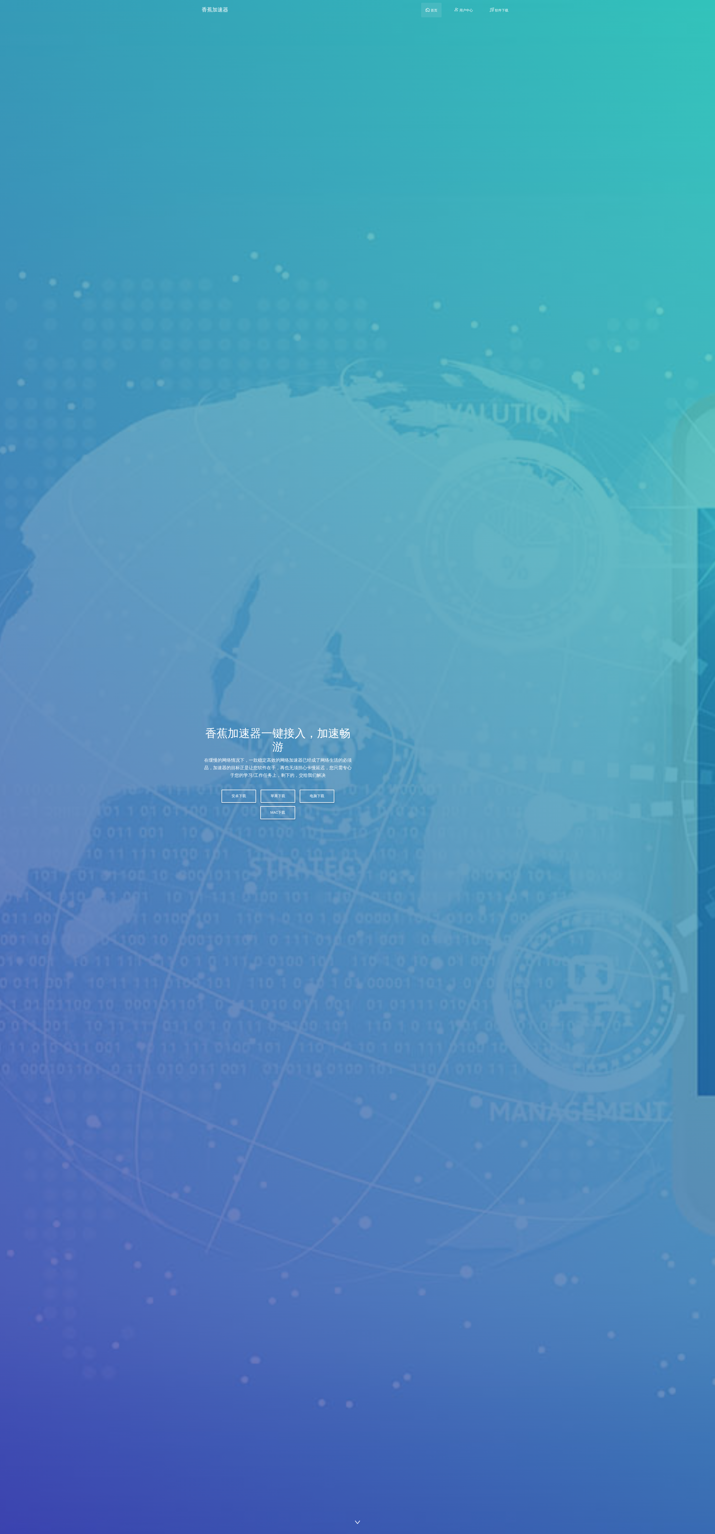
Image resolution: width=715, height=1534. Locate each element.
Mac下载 (278, 812)
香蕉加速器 (215, 10)
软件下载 (501, 10)
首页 (433, 10)
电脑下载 (317, 796)
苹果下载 (278, 796)
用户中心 (466, 10)
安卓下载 (239, 796)
